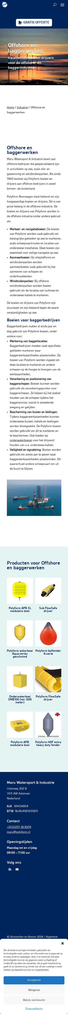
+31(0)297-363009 (19, 827)
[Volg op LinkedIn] (10, 869)
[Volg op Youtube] (17, 869)
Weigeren (34, 990)
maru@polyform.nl (18, 832)
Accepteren (34, 980)
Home (10, 107)
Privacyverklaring (34, 1009)
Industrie (22, 107)
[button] (62, 943)
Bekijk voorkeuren (34, 1000)
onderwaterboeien (21, 440)
